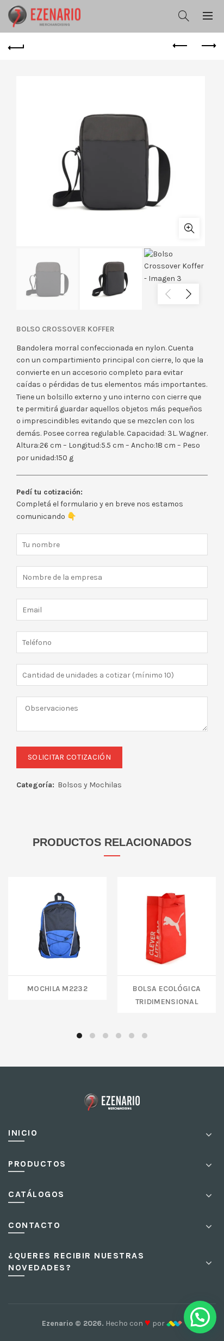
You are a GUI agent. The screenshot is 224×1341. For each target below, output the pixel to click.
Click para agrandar (189, 228)
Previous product (180, 46)
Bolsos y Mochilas (90, 784)
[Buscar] (183, 16)
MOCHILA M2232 (57, 987)
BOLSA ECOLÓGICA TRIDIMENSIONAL (167, 994)
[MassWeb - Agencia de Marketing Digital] (174, 1323)
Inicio (23, 1132)
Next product (207, 46)
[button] (200, 1317)
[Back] (16, 46)
